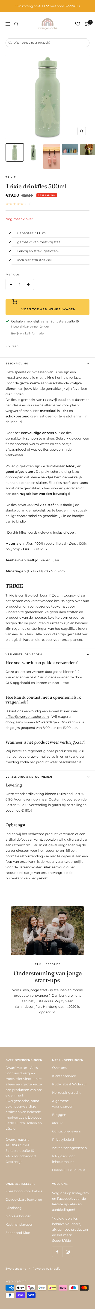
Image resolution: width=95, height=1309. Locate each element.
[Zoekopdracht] (16, 24)
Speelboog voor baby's (24, 1191)
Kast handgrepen (19, 1224)
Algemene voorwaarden (62, 1103)
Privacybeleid (63, 1140)
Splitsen (12, 346)
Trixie (11, 177)
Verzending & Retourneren (29, 776)
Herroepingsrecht (66, 1092)
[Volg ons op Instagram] (67, 1252)
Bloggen (59, 1115)
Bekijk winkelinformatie (27, 333)
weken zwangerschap (69, 1148)
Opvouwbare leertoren (24, 1199)
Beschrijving (17, 363)
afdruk (57, 1123)
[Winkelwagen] (87, 24)
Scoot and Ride (18, 1233)
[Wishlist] (77, 24)
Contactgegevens (66, 1131)
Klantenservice (64, 1076)
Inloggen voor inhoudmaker (63, 1159)
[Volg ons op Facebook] (57, 1252)
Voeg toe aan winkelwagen (47, 309)
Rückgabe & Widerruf (69, 1084)
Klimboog (14, 1208)
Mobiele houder (18, 1216)
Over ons (59, 1068)
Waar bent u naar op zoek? (31, 42)
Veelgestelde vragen (24, 654)
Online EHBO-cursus (68, 1170)
